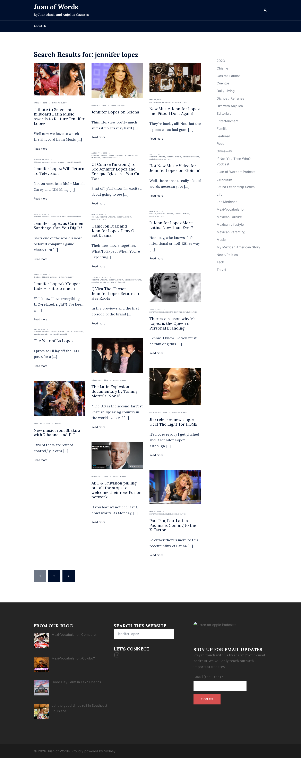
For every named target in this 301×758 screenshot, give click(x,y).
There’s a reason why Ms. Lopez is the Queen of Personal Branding (172, 323)
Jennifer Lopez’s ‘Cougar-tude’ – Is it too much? (58, 286)
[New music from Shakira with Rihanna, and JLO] (59, 398)
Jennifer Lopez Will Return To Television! (59, 171)
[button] (265, 10)
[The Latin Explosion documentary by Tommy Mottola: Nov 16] (117, 355)
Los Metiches (227, 202)
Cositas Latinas (42, 162)
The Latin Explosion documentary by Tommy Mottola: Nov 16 (115, 391)
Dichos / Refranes (230, 98)
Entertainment (59, 103)
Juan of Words (56, 7)
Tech (220, 262)
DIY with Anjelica (230, 106)
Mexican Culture (191, 157)
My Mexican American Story (238, 247)
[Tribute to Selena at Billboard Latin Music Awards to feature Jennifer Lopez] (59, 79)
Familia (222, 129)
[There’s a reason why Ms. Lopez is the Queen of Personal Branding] (175, 287)
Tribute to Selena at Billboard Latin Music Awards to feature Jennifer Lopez (59, 116)
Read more (41, 148)
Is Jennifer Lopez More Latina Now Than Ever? (171, 225)
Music (168, 102)
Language (224, 179)
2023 (221, 61)
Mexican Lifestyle (111, 158)
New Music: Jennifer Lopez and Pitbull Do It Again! (174, 111)
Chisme (95, 217)
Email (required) (208, 677)
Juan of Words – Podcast (236, 172)
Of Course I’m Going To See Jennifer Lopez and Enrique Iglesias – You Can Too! (117, 171)
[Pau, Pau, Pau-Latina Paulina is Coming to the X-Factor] (175, 487)
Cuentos (223, 83)
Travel (221, 270)
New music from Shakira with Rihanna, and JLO (57, 432)
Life (219, 194)
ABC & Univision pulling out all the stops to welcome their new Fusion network (116, 490)
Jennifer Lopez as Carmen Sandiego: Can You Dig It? (58, 226)
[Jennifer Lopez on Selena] (117, 80)
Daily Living (226, 91)
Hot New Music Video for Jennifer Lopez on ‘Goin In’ (174, 168)
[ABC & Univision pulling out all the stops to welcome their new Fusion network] (117, 455)
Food (220, 143)
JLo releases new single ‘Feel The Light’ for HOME (173, 422)
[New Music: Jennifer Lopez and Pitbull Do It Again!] (175, 77)
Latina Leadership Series (236, 187)
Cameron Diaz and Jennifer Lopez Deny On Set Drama (114, 231)
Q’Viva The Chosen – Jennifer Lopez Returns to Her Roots (116, 293)
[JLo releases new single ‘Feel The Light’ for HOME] (175, 386)
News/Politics (179, 102)
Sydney (109, 751)
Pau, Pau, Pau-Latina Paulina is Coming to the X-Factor (172, 525)
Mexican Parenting (231, 232)
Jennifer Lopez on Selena (115, 112)
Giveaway (129, 155)
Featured (223, 136)
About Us (40, 26)
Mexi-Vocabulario (230, 209)
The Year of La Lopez (54, 340)
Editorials (224, 113)
